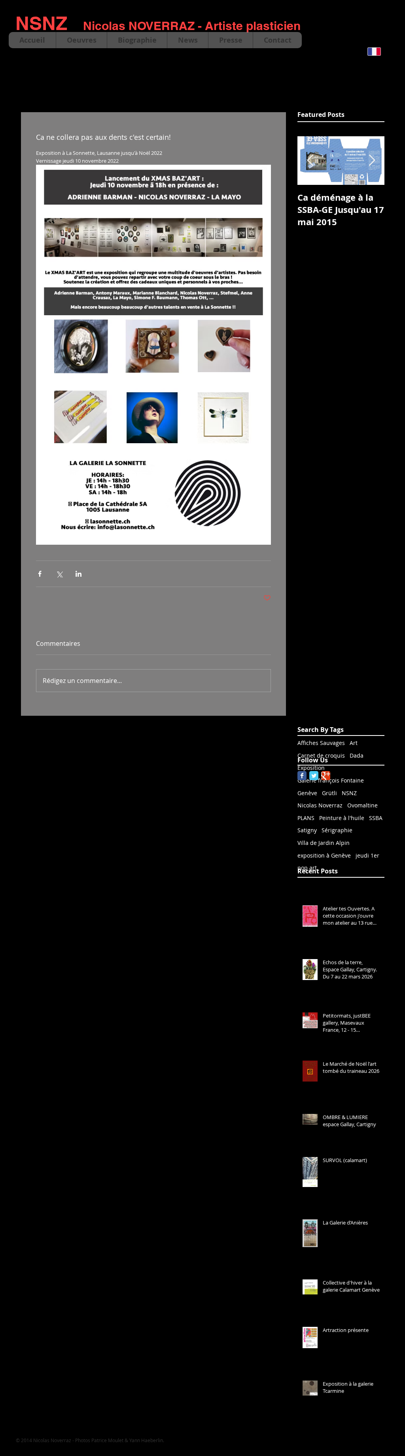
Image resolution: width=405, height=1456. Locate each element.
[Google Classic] (325, 775)
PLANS (305, 818)
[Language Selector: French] (379, 51)
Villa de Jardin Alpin (323, 843)
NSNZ (349, 793)
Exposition (311, 767)
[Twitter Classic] (313, 775)
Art (354, 743)
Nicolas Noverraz (320, 805)
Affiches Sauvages (321, 743)
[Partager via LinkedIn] (78, 574)
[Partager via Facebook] (40, 574)
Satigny (307, 830)
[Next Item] (371, 161)
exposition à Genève (324, 855)
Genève (307, 793)
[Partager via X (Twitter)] (59, 574)
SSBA (375, 818)
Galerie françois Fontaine (330, 780)
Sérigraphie (337, 830)
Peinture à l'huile (341, 818)
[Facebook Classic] (302, 775)
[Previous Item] (310, 161)
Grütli (329, 793)
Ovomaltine (362, 805)
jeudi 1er (367, 855)
